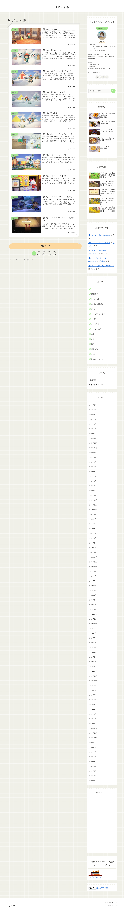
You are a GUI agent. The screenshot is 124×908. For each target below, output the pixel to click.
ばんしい (102, 261)
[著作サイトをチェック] (97, 77)
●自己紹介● (93, 380)
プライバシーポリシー (111, 902)
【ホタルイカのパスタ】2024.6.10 (101, 266)
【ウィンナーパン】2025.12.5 (99, 235)
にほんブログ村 (102, 888)
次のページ (45, 246)
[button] (113, 91)
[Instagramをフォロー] (100, 77)
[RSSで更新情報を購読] (106, 77)
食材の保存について (96, 385)
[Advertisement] (102, 821)
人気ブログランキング (95, 877)
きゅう (102, 42)
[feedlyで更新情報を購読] (103, 77)
